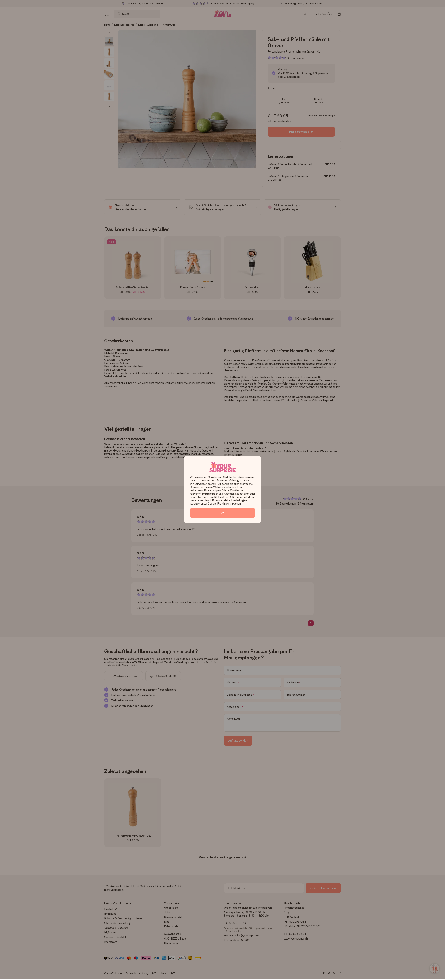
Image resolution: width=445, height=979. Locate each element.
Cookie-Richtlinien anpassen (224, 503)
